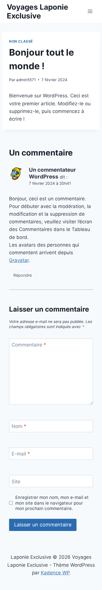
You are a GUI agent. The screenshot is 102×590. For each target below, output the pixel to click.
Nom (19, 426)
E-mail (21, 454)
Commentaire (29, 345)
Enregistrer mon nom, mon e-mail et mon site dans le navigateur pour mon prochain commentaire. (52, 503)
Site (16, 481)
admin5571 (26, 79)
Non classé (21, 41)
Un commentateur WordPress (52, 173)
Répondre (22, 275)
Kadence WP (55, 573)
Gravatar (19, 260)
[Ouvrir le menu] (90, 11)
